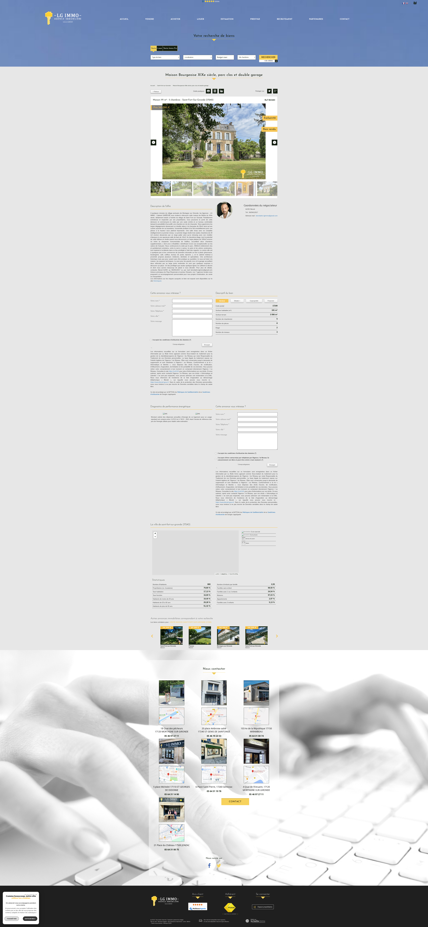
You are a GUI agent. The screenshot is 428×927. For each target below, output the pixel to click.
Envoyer (207, 345)
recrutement (284, 19)
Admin (188, 921)
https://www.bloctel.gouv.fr (159, 382)
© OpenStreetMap (233, 574)
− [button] (155, 536)
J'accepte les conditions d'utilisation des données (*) (171, 340)
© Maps (223, 574)
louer (200, 19)
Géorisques (157, 281)
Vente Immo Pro (170, 48)
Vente (153, 48)
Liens (184, 921)
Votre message (156, 321)
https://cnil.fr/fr (174, 371)
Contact (344, 19)
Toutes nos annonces (156, 923)
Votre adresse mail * (158, 306)
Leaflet (217, 574)
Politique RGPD (167, 923)
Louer (159, 48)
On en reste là (29, 895)
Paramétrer (11, 919)
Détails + (237, 301)
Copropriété (254, 301)
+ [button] (155, 533)
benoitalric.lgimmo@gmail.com (267, 216)
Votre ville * (154, 316)
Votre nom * (155, 301)
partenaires (316, 19)
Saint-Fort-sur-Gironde (164, 85)
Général (222, 301)
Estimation (227, 19)
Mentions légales (162, 921)
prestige (255, 19)
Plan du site (153, 921)
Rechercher (268, 57)
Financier (271, 301)
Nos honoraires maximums (175, 921)
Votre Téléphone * (157, 311)
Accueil (124, 19)
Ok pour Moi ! (30, 919)
